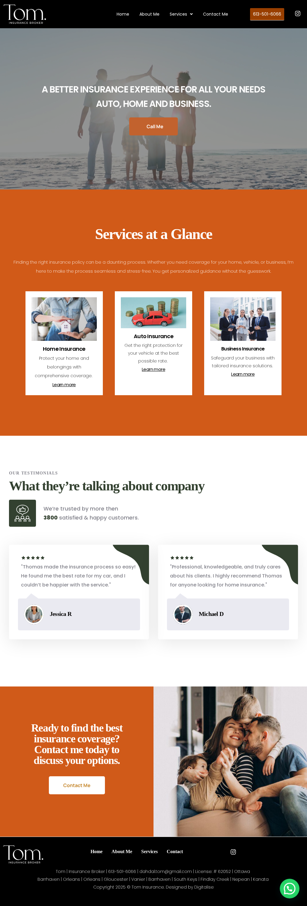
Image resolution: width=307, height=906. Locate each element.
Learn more (64, 384)
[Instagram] (298, 14)
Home (123, 14)
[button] (181, 14)
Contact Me (215, 14)
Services (178, 14)
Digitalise (204, 887)
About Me (149, 14)
